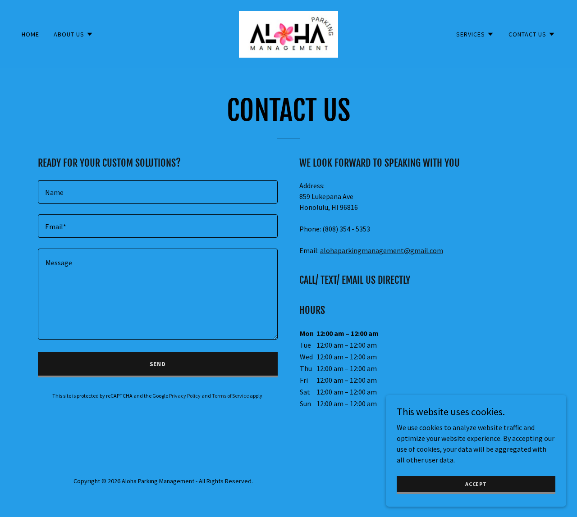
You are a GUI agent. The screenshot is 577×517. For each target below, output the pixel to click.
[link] (288, 33)
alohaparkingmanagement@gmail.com (381, 250)
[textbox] (158, 192)
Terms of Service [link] (230, 395)
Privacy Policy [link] (185, 395)
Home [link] (30, 34)
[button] (73, 34)
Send (158, 364)
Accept (476, 484)
